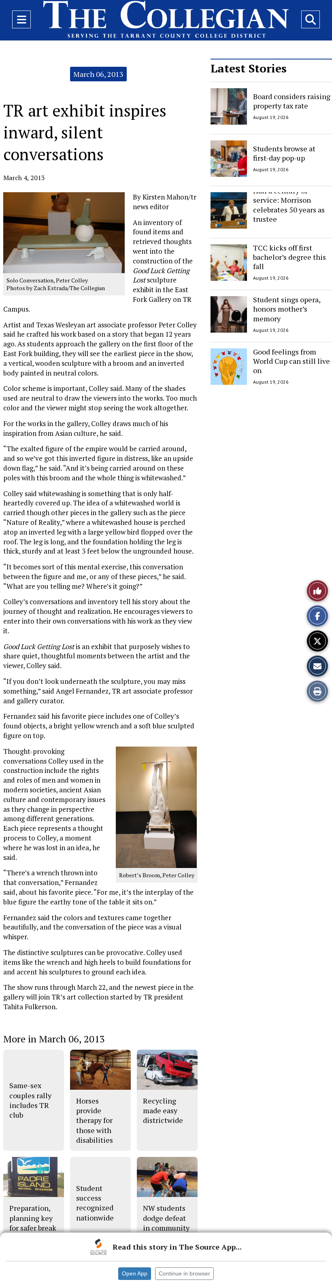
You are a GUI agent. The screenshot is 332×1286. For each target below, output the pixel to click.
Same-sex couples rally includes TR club (30, 1100)
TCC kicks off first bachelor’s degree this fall (289, 257)
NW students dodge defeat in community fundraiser (166, 1222)
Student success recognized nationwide (95, 1202)
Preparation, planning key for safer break (32, 1218)
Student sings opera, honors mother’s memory (286, 309)
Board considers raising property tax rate (291, 100)
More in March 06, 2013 (54, 1038)
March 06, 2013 (98, 74)
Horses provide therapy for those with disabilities (94, 1120)
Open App (134, 1273)
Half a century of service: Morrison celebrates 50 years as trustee (289, 205)
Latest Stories (249, 68)
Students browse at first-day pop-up (284, 152)
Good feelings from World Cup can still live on (291, 361)
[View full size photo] (156, 807)
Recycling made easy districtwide (163, 1110)
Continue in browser (184, 1273)
